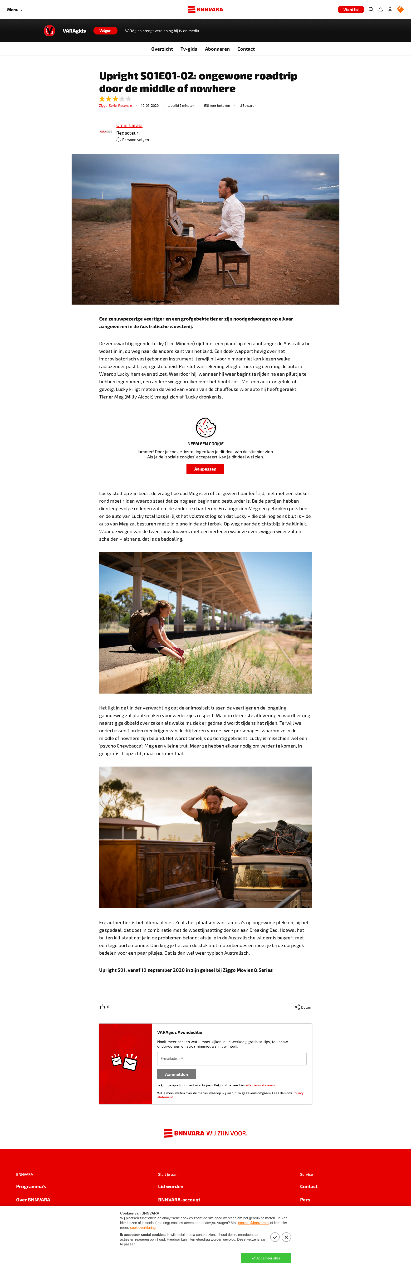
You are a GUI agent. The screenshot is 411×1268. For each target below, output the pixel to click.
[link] (106, 132)
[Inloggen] (390, 9)
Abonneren (217, 49)
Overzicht (162, 49)
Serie (113, 105)
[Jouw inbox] (380, 9)
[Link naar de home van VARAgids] (49, 30)
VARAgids (74, 31)
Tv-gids (189, 49)
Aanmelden (176, 1074)
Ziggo (104, 105)
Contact (246, 49)
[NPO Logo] (400, 10)
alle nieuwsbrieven (260, 1085)
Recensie (125, 105)
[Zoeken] (371, 9)
